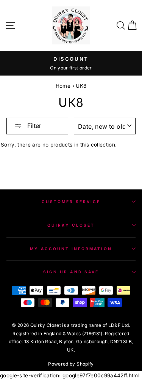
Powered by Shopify (71, 364)
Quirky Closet (71, 225)
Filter (33, 125)
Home (63, 86)
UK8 (81, 86)
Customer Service (71, 201)
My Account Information (71, 248)
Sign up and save (71, 272)
